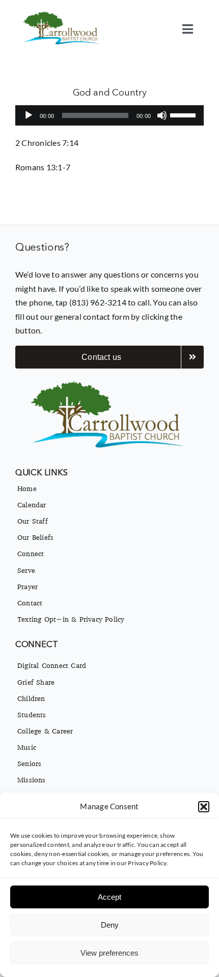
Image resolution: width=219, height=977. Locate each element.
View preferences (109, 953)
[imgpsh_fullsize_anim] (62, 14)
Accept (109, 897)
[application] (109, 115)
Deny (110, 925)
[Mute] (162, 115)
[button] (204, 807)
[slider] (184, 114)
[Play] (28, 115)
